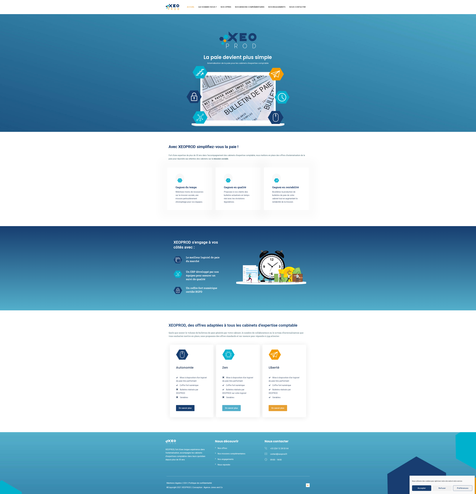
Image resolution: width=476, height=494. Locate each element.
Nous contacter (297, 7)
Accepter (422, 488)
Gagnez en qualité (235, 187)
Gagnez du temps (186, 187)
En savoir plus (185, 408)
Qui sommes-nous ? (207, 7)
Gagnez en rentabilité (285, 187)
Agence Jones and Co (213, 487)
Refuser (442, 488)
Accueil (190, 7)
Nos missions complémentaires (249, 7)
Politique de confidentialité (200, 483)
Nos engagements (276, 7)
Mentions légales (174, 483)
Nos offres (226, 7)
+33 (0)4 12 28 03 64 (279, 448)
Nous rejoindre (224, 465)
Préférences (462, 488)
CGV (185, 483)
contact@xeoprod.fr (278, 454)
